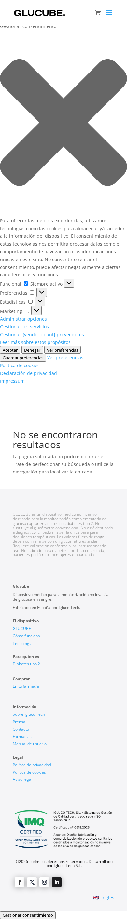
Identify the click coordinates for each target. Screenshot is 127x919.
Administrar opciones (23, 319)
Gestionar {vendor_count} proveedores (42, 334)
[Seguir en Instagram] (44, 882)
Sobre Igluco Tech (29, 714)
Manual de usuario (30, 744)
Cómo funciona (26, 636)
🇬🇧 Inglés (103, 897)
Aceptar (10, 350)
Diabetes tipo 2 (26, 664)
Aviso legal (22, 779)
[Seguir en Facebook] (19, 882)
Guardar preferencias (23, 358)
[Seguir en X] (32, 882)
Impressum (12, 381)
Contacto (21, 729)
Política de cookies (20, 365)
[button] (63, 123)
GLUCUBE (22, 628)
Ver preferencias (62, 350)
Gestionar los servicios (24, 327)
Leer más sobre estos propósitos (35, 342)
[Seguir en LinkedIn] (57, 882)
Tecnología (23, 643)
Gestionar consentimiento (28, 915)
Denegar (32, 350)
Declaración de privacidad (28, 373)
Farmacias (22, 736)
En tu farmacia (26, 686)
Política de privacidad (32, 764)
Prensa (19, 722)
